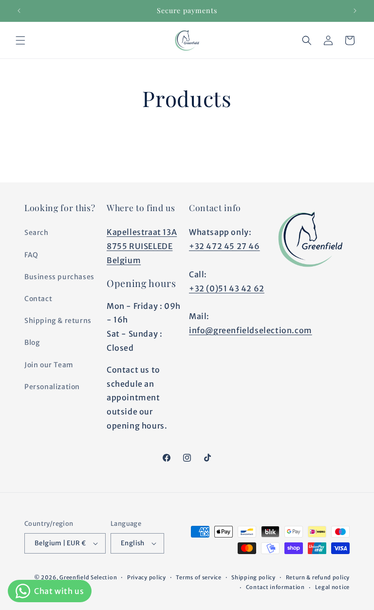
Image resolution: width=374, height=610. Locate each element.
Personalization (52, 386)
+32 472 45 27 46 (224, 246)
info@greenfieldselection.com (250, 330)
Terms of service (198, 577)
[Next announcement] (355, 10)
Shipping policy (253, 577)
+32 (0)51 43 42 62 (226, 288)
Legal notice (332, 587)
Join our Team (49, 364)
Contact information (275, 587)
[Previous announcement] (19, 10)
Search (36, 232)
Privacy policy (146, 577)
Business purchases (59, 276)
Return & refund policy (318, 577)
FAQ (31, 255)
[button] (20, 40)
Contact (38, 298)
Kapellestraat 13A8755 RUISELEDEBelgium (142, 246)
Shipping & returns (58, 320)
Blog (31, 342)
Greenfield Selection (88, 577)
